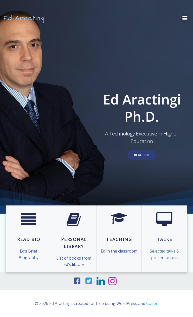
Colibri (152, 303)
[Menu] (185, 18)
